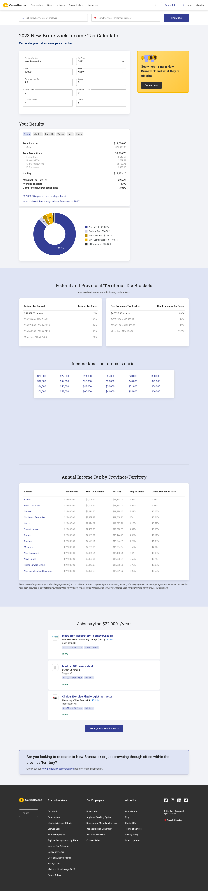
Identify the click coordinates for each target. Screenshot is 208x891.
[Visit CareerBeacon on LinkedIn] (179, 800)
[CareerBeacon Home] (14, 5)
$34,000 (64, 381)
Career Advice (55, 875)
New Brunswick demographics (58, 768)
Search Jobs (37, 5)
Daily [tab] (70, 134)
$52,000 (133, 386)
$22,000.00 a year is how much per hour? (44, 196)
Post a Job (170, 5)
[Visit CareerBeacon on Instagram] (172, 800)
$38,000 (110, 381)
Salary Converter (56, 852)
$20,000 (41, 376)
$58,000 (64, 391)
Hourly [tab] (79, 134)
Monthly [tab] (38, 134)
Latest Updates (132, 840)
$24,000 (87, 376)
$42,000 (156, 381)
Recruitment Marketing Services (101, 823)
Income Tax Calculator (58, 846)
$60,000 (87, 391)
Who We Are (131, 811)
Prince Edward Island (34, 565)
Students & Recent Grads (60, 823)
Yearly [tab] (27, 134)
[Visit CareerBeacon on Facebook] (166, 800)
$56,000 (41, 391)
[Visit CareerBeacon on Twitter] (186, 800)
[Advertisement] (104, 436)
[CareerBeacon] (30, 800)
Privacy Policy (131, 834)
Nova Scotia (30, 559)
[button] (87, 636)
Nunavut (28, 511)
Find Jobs (176, 17)
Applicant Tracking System (99, 817)
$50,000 (110, 386)
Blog (127, 817)
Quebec (28, 541)
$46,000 (64, 386)
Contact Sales (93, 840)
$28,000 (133, 376)
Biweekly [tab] (49, 134)
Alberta (27, 499)
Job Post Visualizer (95, 834)
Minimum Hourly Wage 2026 (61, 869)
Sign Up (200, 5)
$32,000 (41, 381)
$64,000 (133, 391)
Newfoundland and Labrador (38, 571)
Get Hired (52, 811)
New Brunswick (31, 553)
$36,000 (87, 381)
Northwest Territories (34, 517)
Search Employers (56, 5)
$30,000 (156, 376)
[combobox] (56, 17)
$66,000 (156, 391)
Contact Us (130, 823)
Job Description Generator (99, 829)
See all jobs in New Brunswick (104, 728)
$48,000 (87, 386)
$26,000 (110, 376)
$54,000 (156, 386)
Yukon (27, 523)
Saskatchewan (31, 529)
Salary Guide (54, 863)
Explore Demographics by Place (63, 840)
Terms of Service (133, 829)
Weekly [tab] (60, 134)
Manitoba (28, 547)
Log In (189, 5)
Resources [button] (93, 5)
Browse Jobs (151, 85)
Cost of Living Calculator (59, 858)
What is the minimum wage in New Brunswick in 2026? (52, 201)
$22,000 (64, 376)
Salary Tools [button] (75, 5)
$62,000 (110, 391)
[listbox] (48, 61)
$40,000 (133, 381)
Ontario (27, 535)
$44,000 (41, 386)
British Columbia (32, 505)
